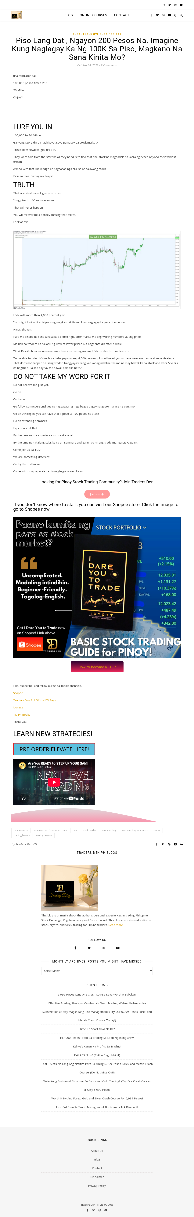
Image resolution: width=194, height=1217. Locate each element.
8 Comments (109, 65)
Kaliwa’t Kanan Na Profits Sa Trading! (97, 1046)
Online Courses (93, 15)
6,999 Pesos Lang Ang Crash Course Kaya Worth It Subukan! (97, 994)
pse (75, 830)
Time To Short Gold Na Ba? (97, 1029)
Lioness (18, 707)
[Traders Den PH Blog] (16, 15)
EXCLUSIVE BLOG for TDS (102, 34)
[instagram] (175, 4)
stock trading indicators (135, 830)
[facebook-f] (164, 4)
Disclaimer (97, 1177)
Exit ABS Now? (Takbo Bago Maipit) (97, 1055)
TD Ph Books (21, 714)
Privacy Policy (97, 1185)
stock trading (109, 830)
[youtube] (181, 4)
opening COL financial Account (50, 830)
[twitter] (169, 4)
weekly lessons (44, 835)
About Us (97, 1151)
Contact (122, 15)
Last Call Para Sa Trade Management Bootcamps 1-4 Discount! (97, 1107)
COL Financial (21, 830)
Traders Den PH (26, 844)
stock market (89, 830)
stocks (156, 830)
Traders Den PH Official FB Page (34, 700)
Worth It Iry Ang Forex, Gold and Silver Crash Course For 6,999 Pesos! (97, 1098)
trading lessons (22, 835)
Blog (69, 15)
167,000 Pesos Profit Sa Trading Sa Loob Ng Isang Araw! (97, 1038)
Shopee (18, 693)
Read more (115, 925)
